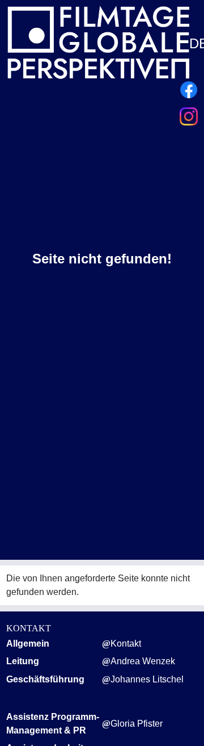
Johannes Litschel (147, 679)
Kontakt (125, 643)
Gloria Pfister (136, 723)
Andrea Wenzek (142, 661)
